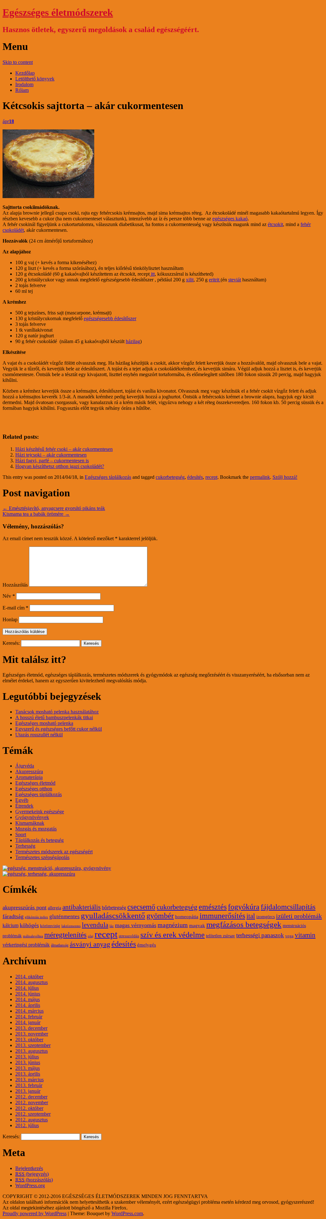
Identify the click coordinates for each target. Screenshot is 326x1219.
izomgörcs (265, 916)
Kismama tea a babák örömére (36, 514)
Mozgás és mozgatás (36, 828)
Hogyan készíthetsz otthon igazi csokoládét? (59, 466)
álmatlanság (59, 945)
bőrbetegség (114, 907)
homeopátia (186, 916)
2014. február (28, 1016)
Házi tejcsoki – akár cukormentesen (51, 455)
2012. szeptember (33, 1114)
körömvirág (50, 926)
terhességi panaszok (260, 935)
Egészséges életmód (35, 783)
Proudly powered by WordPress (35, 1213)
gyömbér (160, 916)
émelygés (146, 944)
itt (152, 274)
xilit (190, 279)
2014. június (27, 993)
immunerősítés (222, 916)
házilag (133, 341)
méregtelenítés (65, 935)
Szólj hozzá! (285, 477)
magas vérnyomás (135, 925)
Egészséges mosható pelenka (44, 723)
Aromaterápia (29, 777)
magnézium (173, 925)
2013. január (27, 1091)
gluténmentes (64, 916)
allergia (54, 908)
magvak (197, 925)
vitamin (305, 935)
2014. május (27, 999)
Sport (20, 834)
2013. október (29, 1039)
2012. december (31, 1096)
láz (112, 926)
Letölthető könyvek (34, 78)
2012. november (31, 1102)
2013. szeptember (33, 1045)
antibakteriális (81, 907)
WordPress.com (127, 1213)
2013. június (27, 1062)
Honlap (10, 619)
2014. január (27, 1022)
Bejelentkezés (29, 1168)
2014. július (27, 988)
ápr (8, 121)
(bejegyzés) (32, 1174)
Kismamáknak (29, 823)
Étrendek (24, 806)
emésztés (213, 906)
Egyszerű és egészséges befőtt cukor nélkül (58, 729)
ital (250, 916)
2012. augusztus (31, 1119)
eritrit (215, 279)
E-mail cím (15, 607)
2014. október (29, 976)
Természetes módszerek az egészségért (54, 851)
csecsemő (141, 907)
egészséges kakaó (230, 218)
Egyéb (21, 800)
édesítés (195, 477)
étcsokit (275, 224)
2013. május (27, 1068)
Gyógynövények (32, 817)
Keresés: (11, 643)
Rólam (22, 90)
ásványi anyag (90, 944)
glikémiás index (36, 917)
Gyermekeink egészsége (39, 811)
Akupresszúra (29, 771)
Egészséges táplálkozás (108, 477)
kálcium (10, 925)
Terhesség (25, 846)
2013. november (31, 1033)
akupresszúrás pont (24, 907)
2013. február (28, 1085)
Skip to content (18, 62)
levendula (95, 924)
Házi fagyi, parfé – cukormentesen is (52, 460)
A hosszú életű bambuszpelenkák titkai (54, 717)
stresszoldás (129, 936)
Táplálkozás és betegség (39, 840)
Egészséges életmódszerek (58, 12)
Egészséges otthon (33, 788)
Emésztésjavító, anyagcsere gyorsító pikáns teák (54, 508)
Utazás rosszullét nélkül (39, 734)
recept (211, 477)
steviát (234, 279)
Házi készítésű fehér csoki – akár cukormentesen (64, 449)
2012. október (29, 1108)
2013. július (27, 1056)
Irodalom (24, 84)
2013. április (27, 1074)
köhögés (29, 925)
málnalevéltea (33, 936)
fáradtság (13, 916)
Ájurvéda (24, 765)
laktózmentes (71, 926)
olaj (90, 936)
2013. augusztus (31, 1051)
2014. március (29, 1011)
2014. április (27, 1005)
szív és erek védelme (172, 935)
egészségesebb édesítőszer (110, 318)
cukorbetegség (170, 477)
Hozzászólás (15, 585)
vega (289, 936)
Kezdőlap (25, 73)
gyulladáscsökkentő (113, 915)
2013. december (31, 1028)
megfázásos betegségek (243, 924)
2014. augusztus (31, 982)
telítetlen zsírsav (220, 935)
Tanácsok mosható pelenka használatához (57, 711)
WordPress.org (30, 1185)
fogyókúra (243, 907)
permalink (260, 477)
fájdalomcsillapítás (288, 907)
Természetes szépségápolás (42, 857)
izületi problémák (299, 916)
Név (9, 596)
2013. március (29, 1079)
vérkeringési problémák (26, 945)
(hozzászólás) (34, 1179)
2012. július (27, 1125)
